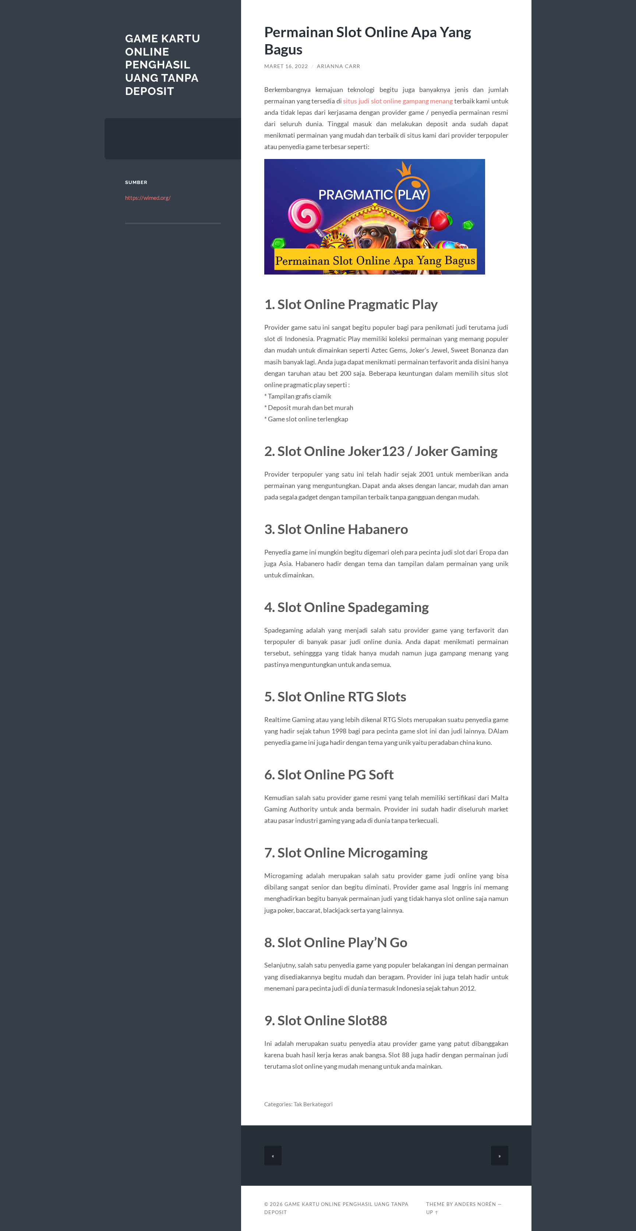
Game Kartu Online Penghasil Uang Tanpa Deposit (163, 65)
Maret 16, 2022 (286, 66)
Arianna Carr (338, 66)
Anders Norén (475, 1204)
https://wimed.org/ (148, 197)
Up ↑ (432, 1212)
